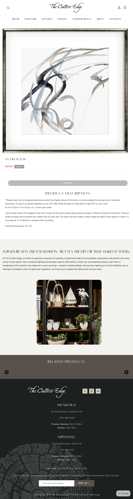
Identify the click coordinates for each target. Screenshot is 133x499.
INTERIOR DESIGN (81, 19)
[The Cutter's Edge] (66, 8)
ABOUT (100, 19)
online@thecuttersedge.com (21, 207)
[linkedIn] (98, 391)
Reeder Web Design (91, 494)
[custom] (84, 391)
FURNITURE (30, 19)
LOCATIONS (115, 19)
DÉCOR (15, 19)
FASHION (62, 19)
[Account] (119, 7)
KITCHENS (47, 19)
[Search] (8, 7)
